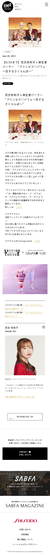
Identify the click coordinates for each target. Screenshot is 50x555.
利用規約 (25, 534)
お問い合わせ (25, 529)
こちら (19, 206)
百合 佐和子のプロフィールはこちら (20, 396)
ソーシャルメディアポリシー (25, 544)
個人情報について (25, 539)
